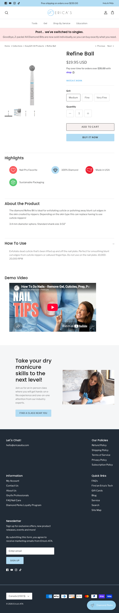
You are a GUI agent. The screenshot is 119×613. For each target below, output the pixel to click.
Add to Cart (90, 126)
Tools (34, 23)
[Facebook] (6, 3)
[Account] (105, 13)
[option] (32, 78)
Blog (94, 495)
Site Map (96, 510)
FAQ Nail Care (13, 500)
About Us (11, 490)
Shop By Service (61, 23)
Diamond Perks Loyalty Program (23, 505)
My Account (12, 480)
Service (96, 500)
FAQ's (95, 480)
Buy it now (90, 137)
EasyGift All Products (34, 46)
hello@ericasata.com (17, 445)
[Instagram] (14, 3)
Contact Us (12, 485)
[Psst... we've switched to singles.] (59, 34)
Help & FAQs (108, 3)
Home (7, 46)
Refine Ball (51, 46)
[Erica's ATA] (60, 13)
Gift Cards (97, 490)
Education (82, 23)
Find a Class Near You (33, 413)
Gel (45, 23)
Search (95, 505)
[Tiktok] (19, 3)
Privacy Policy (99, 460)
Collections (17, 46)
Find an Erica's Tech (102, 485)
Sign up (15, 560)
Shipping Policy (100, 450)
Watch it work (74, 80)
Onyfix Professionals (17, 495)
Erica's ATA (18, 604)
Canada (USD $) (17, 596)
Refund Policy (99, 445)
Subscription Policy (102, 464)
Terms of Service (101, 455)
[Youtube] (10, 3)
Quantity (71, 106)
